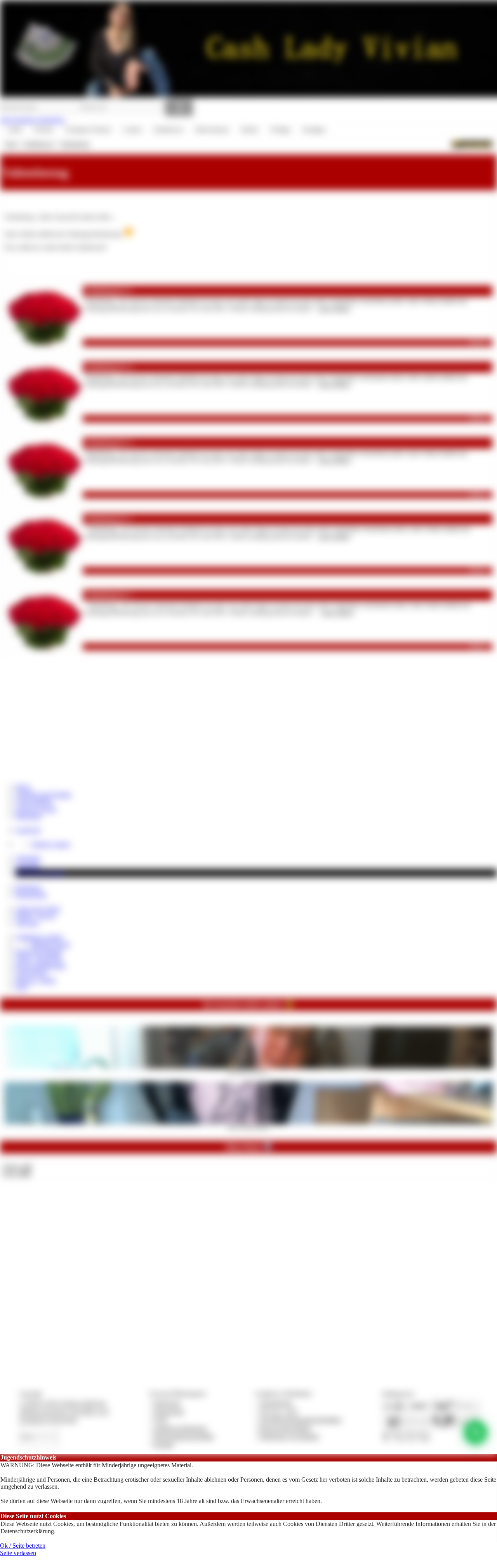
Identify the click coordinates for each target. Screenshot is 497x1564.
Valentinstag (75, 144)
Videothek (28, 858)
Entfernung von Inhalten (289, 1436)
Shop (11, 144)
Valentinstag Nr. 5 (108, 290)
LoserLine (28, 829)
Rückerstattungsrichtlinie (184, 1436)
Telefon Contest (50, 844)
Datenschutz (169, 1411)
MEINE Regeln (50, 944)
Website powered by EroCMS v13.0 (64, 1411)
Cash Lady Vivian (38, 908)
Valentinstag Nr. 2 (108, 518)
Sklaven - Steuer (36, 980)
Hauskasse (29, 887)
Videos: (17, 1166)
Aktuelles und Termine (43, 794)
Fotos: (16, 1173)
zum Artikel (334, 308)
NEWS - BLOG (36, 915)
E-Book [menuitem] (43, 129)
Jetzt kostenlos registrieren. (33, 120)
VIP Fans (27, 923)
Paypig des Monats (39, 951)
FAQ (22, 987)
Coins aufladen (34, 801)
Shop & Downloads (40, 873)
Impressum (167, 1403)
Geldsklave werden (39, 937)
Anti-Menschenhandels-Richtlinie (300, 1419)
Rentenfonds (31, 894)
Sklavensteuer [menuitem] (212, 129)
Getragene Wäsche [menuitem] (88, 129)
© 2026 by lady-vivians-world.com (62, 1403)
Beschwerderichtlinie (285, 1428)
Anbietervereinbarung (180, 1428)
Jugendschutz (275, 1403)
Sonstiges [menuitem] (313, 129)
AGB (160, 1419)
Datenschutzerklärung (27, 1531)
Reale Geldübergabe (41, 965)
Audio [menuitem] (14, 129)
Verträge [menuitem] (280, 129)
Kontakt (164, 1444)
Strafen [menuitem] (249, 129)
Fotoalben (28, 865)
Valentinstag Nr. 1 (108, 595)
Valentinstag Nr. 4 (108, 367)
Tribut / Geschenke (39, 958)
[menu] (166, 129)
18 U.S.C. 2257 (278, 1411)
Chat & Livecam (36, 808)
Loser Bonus (31, 972)
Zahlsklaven (39, 144)
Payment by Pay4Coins (48, 1419)
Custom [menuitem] (132, 129)
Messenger (29, 815)
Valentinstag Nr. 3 (108, 442)
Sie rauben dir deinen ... (248, 1071)
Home (23, 787)
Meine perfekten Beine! (249, 1126)
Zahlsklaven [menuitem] (168, 129)
